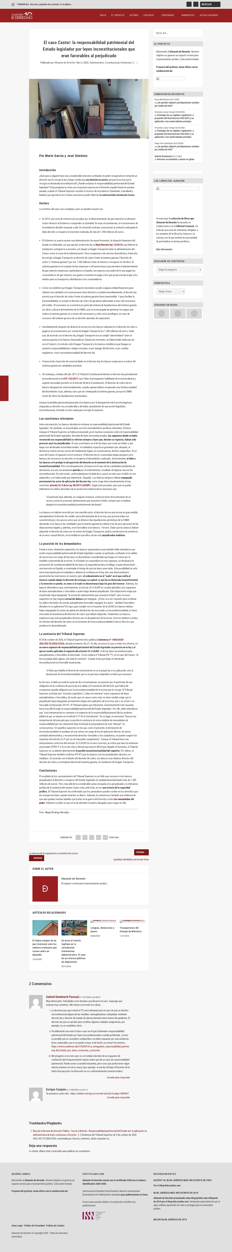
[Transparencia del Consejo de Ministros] (132, 921)
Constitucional (112, 62)
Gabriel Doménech (163, 156)
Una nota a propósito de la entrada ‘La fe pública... (51, 4)
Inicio (103, 15)
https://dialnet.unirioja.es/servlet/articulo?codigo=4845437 (99, 1093)
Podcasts (149, 15)
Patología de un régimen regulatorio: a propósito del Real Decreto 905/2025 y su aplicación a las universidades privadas (174, 118)
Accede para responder (118, 1077)
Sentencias (125, 62)
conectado (56, 1151)
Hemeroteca (188, 15)
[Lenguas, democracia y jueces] (103, 921)
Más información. (164, 249)
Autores (134, 15)
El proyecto (117, 15)
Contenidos (168, 15)
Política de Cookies (55, 1225)
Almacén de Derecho (65, 62)
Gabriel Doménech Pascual (62, 997)
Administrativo (97, 62)
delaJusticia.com (173, 1185)
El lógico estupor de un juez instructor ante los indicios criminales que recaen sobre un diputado (44, 947)
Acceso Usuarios (209, 15)
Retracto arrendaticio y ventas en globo (175, 159)
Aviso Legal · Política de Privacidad (28, 1225)
